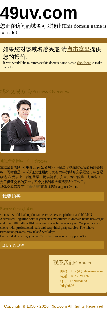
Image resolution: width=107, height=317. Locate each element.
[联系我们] (23, 151)
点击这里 (78, 49)
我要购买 (11, 196)
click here (84, 63)
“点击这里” (32, 187)
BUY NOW (13, 245)
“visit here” (47, 236)
